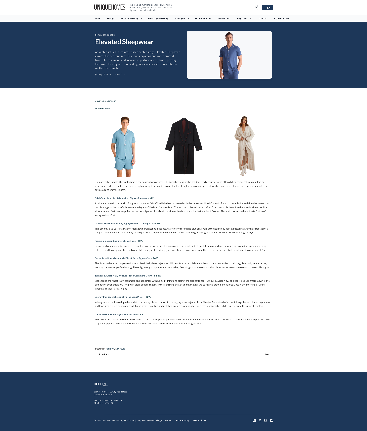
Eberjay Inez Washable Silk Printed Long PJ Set (119, 296)
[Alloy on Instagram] (265, 420)
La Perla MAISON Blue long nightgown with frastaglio (123, 223)
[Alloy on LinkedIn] (254, 420)
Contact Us (262, 18)
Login (268, 7)
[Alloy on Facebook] (271, 420)
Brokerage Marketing (158, 18)
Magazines (242, 18)
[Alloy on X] (260, 420)
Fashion (110, 348)
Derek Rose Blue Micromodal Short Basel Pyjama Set (123, 258)
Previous (104, 354)
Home (97, 18)
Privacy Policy (182, 420)
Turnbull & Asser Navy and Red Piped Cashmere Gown (123, 275)
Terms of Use (199, 420)
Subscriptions (224, 18)
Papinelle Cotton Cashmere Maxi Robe (115, 240)
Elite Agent (180, 18)
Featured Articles (203, 18)
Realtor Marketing (129, 18)
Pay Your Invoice (281, 18)
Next (266, 354)
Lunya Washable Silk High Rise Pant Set (115, 314)
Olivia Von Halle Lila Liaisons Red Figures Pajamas (121, 198)
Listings (110, 18)
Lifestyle (120, 348)
